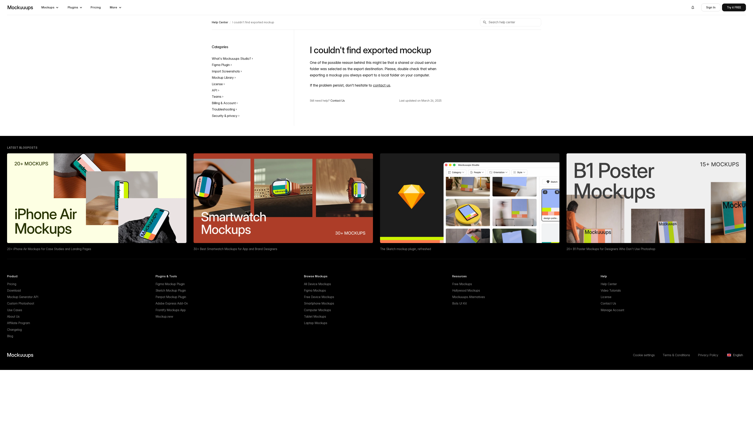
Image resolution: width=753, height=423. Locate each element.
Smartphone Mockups (319, 303)
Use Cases (14, 310)
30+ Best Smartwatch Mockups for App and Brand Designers (235, 249)
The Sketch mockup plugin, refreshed (405, 249)
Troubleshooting (224, 109)
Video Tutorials (611, 290)
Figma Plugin (221, 65)
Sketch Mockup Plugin (171, 290)
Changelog (14, 330)
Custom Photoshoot (20, 303)
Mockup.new (164, 316)
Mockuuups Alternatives (468, 297)
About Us (13, 316)
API (215, 90)
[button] (50, 7)
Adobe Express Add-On (172, 303)
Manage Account (612, 310)
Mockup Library (223, 78)
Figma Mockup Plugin (170, 284)
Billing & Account (224, 103)
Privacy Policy (708, 355)
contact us (381, 85)
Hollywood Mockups (466, 290)
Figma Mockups (315, 290)
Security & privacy (225, 116)
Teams (217, 97)
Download (14, 290)
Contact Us (337, 100)
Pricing (96, 7)
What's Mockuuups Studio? (232, 59)
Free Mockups (462, 284)
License (218, 84)
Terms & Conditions (676, 355)
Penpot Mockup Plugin (171, 297)
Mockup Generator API (22, 297)
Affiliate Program (18, 323)
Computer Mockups (317, 310)
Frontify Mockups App (171, 310)
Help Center (609, 284)
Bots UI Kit (459, 303)
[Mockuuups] (20, 7)
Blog (10, 336)
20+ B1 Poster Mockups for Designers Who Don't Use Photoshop (611, 249)
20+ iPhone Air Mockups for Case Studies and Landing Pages (49, 249)
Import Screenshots (226, 71)
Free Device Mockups (319, 297)
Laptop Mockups (315, 323)
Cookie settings (644, 355)
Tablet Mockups (315, 316)
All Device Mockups (317, 284)
